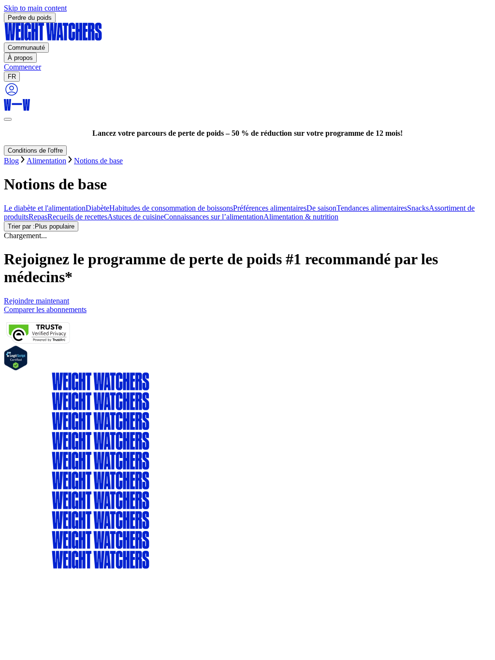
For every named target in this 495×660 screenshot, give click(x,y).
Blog (11, 161)
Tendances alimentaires (371, 208)
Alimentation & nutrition (300, 217)
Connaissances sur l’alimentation (213, 217)
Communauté (26, 47)
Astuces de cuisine (135, 217)
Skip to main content (35, 8)
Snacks (418, 208)
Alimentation (46, 161)
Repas (38, 217)
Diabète (97, 208)
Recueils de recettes (77, 217)
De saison (321, 208)
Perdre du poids (30, 17)
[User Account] (11, 94)
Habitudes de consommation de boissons (171, 208)
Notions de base (98, 161)
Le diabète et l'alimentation (45, 208)
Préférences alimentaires (269, 208)
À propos (20, 57)
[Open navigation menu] (8, 119)
